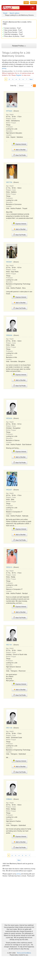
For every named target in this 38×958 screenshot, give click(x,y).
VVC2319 (9, 567)
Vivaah (5, 13)
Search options (14, 13)
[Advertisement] (20, 393)
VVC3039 (9, 418)
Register (19, 75)
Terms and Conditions (24, 953)
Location (9, 135)
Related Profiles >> (19, 46)
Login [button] (26, 2)
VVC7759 (9, 182)
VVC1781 (9, 645)
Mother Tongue (11, 123)
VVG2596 (9, 335)
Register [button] (33, 2)
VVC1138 (9, 728)
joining (4, 68)
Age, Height (10, 114)
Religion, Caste (11, 119)
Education (9, 131)
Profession (9, 127)
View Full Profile (20, 155)
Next (31, 79)
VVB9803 (9, 799)
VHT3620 (9, 111)
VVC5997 (9, 262)
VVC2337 (9, 490)
